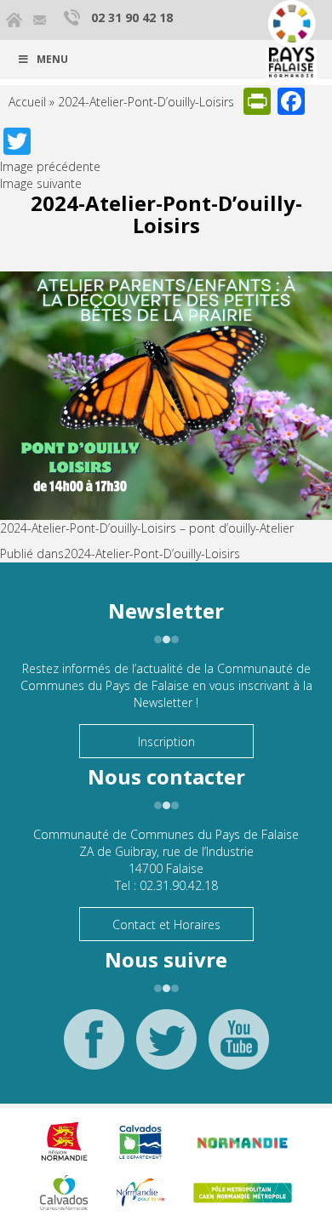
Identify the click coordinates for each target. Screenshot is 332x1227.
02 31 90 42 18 (132, 17)
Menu (52, 59)
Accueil (27, 102)
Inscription (166, 741)
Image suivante (41, 183)
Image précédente (50, 166)
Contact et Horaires (166, 924)
